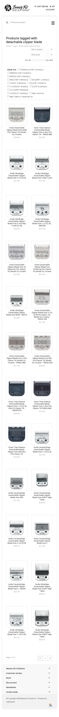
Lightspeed (10, 702)
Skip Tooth (38, 93)
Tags (15, 46)
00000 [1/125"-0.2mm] (20, 73)
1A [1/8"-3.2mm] (37, 83)
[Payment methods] (50, 705)
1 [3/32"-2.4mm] (17, 83)
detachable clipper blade (29, 46)
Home (8, 46)
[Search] (7, 22)
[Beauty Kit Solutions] (17, 8)
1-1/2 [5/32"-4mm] (18, 86)
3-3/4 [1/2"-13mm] (18, 93)
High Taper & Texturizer (21, 96)
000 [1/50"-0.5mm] (18, 80)
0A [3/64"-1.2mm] (40, 80)
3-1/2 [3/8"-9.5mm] (18, 90)
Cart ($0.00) (42, 6)
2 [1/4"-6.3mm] (39, 86)
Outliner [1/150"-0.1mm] (31, 69)
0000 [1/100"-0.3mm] (19, 76)
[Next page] (50, 658)
